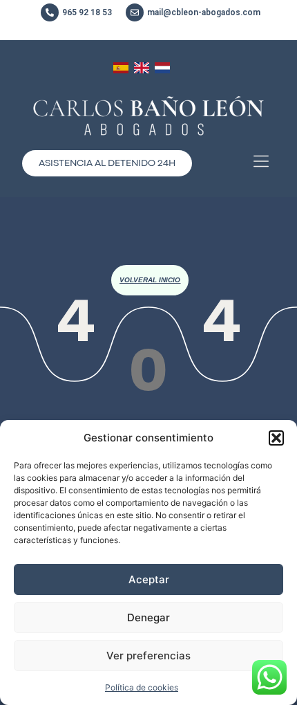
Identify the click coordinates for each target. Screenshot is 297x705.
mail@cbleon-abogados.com (203, 12)
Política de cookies (141, 687)
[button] (276, 438)
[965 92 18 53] (50, 12)
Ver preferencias (148, 655)
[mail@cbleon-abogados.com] (135, 12)
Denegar (148, 617)
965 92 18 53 (87, 12)
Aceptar (148, 579)
